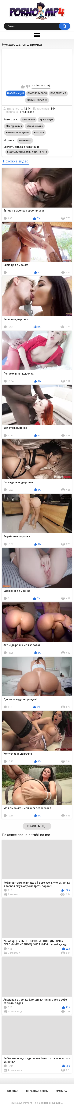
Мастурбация (14, 126)
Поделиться (58, 93)
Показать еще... (37, 826)
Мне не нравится (28, 86)
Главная (12, 1091)
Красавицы (46, 119)
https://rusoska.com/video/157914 (27, 151)
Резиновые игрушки (17, 132)
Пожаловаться (37, 93)
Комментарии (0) (37, 100)
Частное (39, 132)
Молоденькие (35, 126)
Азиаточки (28, 119)
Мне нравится (23, 86)
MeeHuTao (25, 140)
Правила (61, 1091)
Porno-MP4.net (30, 1103)
